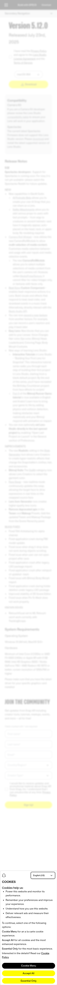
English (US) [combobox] (39, 875)
